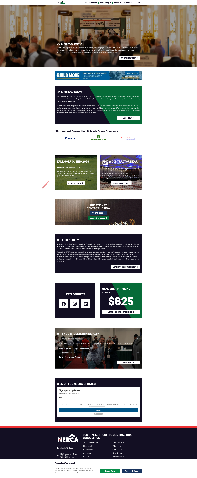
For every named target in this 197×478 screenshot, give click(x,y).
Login (138, 3)
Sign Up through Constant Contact (97, 406)
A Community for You (66, 353)
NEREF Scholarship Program (70, 357)
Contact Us (128, 3)
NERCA (116, 3)
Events (86, 456)
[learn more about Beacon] (98, 75)
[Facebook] (63, 303)
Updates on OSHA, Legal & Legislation (73, 348)
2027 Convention (91, 3)
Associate (87, 453)
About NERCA (118, 442)
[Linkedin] (85, 303)
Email (60, 397)
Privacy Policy (118, 456)
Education (116, 446)
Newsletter (117, 453)
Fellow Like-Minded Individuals (70, 339)
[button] (56, 76)
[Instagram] (74, 303)
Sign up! (98, 410)
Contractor (88, 449)
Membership (104, 3)
